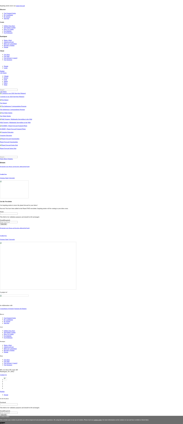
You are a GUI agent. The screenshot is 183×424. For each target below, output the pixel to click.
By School (7, 17)
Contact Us (3, 375)
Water (5, 84)
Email (5, 220)
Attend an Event (9, 42)
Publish (2, 71)
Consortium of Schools (7, 308)
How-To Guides (9, 29)
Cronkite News (3, 174)
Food (5, 79)
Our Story (7, 54)
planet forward (20, 6)
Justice (6, 81)
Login (5, 68)
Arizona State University (7, 178)
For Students (7, 31)
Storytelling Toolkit (9, 27)
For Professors (8, 33)
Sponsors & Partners (20, 308)
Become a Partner (9, 45)
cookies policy (98, 420)
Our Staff (6, 56)
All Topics (3, 73)
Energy (6, 78)
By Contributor (8, 15)
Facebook (3, 402)
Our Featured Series (10, 13)
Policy (6, 83)
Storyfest (6, 18)
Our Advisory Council (10, 58)
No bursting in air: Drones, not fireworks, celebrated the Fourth (14, 166)
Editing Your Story (9, 26)
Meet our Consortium (10, 44)
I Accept (2, 423)
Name (2, 212)
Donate (6, 47)
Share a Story (8, 40)
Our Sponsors (8, 60)
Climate (6, 76)
